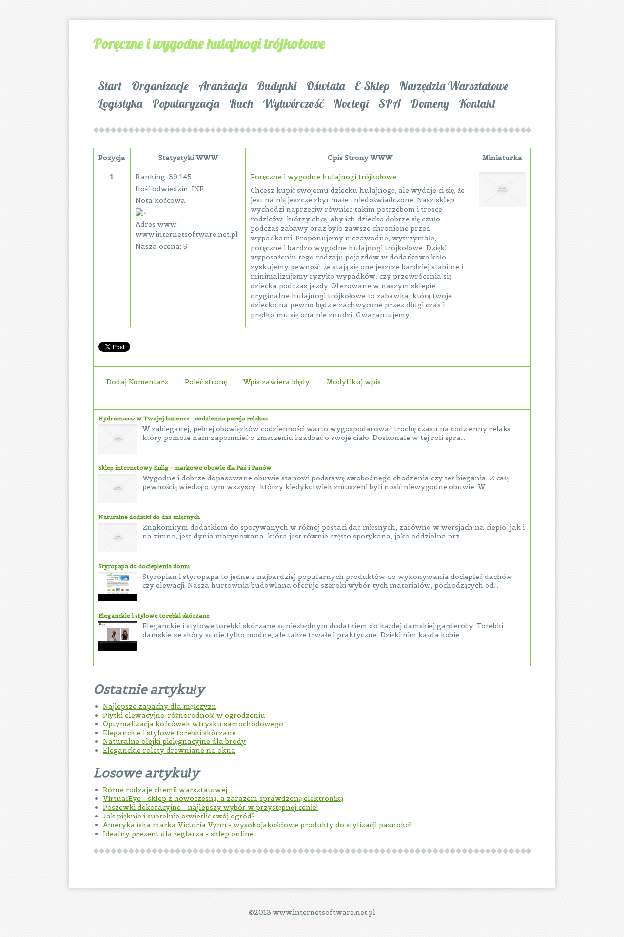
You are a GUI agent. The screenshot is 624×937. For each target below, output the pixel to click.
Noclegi (351, 103)
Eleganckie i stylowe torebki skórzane (154, 615)
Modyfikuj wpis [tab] (353, 382)
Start (110, 86)
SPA (389, 103)
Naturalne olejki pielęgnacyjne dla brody (174, 741)
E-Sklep (372, 86)
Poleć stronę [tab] (206, 382)
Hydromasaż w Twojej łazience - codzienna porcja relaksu (183, 418)
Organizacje (160, 86)
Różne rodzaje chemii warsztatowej (165, 789)
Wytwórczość (293, 103)
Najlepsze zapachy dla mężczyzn (159, 706)
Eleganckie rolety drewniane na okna (169, 750)
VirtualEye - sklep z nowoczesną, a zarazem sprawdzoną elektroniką (223, 798)
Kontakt (477, 103)
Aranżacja (222, 86)
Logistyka (120, 103)
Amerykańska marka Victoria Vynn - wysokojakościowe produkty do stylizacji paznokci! (257, 824)
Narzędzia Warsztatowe (453, 86)
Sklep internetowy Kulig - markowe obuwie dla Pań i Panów (185, 467)
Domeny (429, 103)
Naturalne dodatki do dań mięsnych (149, 516)
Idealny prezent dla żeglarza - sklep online (178, 833)
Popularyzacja (185, 103)
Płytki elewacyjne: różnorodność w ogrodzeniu (184, 715)
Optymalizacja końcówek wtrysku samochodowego (193, 723)
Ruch (241, 103)
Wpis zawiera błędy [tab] (276, 382)
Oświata (325, 86)
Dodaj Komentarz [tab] (137, 382)
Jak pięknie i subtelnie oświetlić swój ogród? (179, 816)
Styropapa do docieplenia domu (144, 566)
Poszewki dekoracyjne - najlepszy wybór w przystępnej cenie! (210, 807)
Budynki (276, 86)
